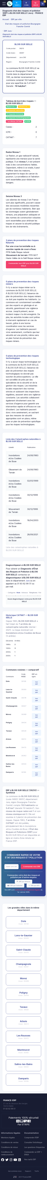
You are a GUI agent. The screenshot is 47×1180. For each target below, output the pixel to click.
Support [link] (28, 1171)
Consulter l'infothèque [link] (33, 1142)
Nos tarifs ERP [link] (30, 1159)
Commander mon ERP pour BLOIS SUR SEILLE (23, 264)
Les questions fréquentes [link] (34, 1147)
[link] (17, 3)
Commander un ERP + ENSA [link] (33, 1153)
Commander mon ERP (31, 866)
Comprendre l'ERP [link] (31, 1138)
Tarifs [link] (36, 1171)
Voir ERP (36, 683)
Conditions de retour (9, 1147)
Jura (28, 580)
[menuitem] (6, 19)
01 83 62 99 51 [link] (9, 1109)
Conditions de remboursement (7, 1153)
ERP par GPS (34, 885)
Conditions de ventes (9, 1142)
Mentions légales (8, 1138)
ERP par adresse (24, 881)
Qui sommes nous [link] (15, 1171)
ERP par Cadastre (16, 885)
